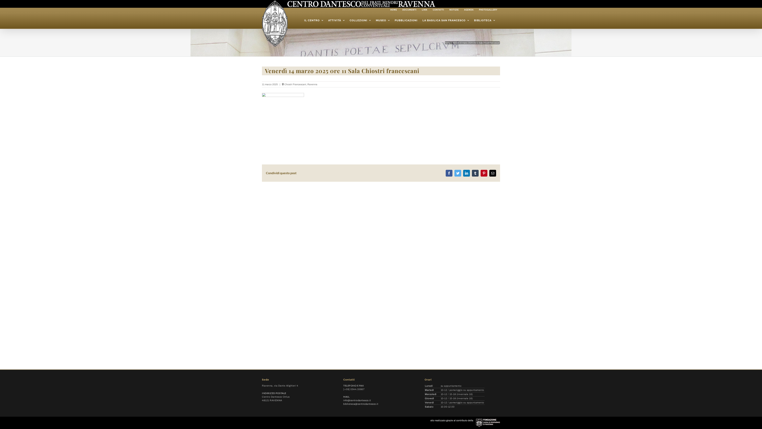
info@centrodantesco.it (357, 400)
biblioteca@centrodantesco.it (360, 404)
